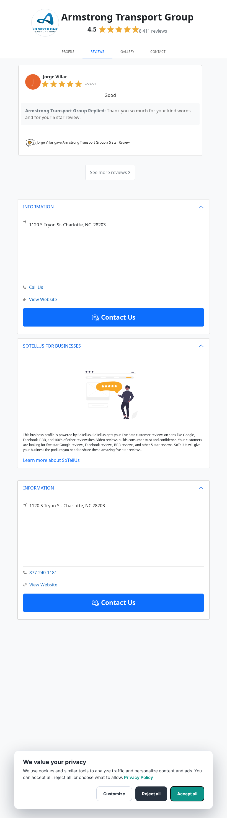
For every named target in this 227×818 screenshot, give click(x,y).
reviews (153, 31)
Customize (114, 793)
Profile (68, 51)
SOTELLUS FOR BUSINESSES (52, 346)
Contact (158, 51)
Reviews (97, 51)
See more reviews (109, 172)
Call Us (36, 287)
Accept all (187, 793)
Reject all (151, 793)
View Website (43, 585)
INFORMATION (38, 488)
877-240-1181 (43, 573)
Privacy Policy (138, 777)
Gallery (127, 51)
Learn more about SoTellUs (51, 460)
